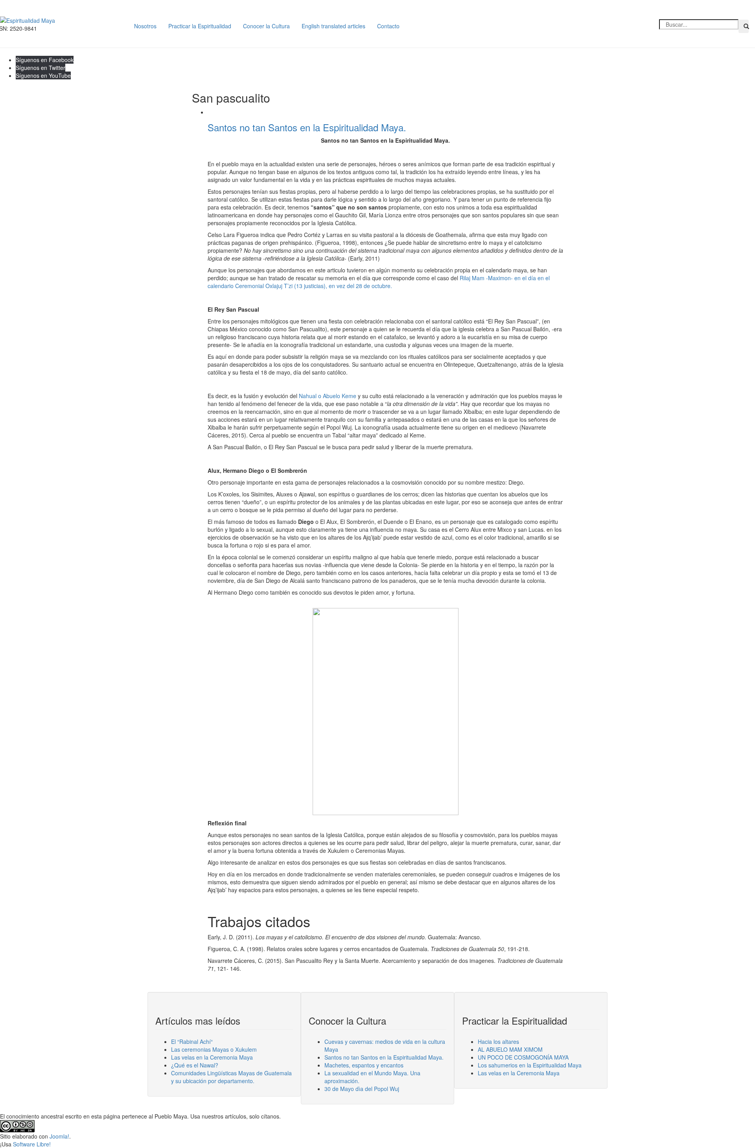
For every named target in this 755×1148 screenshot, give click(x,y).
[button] (743, 26)
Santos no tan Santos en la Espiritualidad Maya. (307, 127)
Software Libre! (32, 1144)
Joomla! (59, 1136)
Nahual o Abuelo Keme (327, 396)
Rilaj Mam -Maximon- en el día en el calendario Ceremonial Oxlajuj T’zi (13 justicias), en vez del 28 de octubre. (379, 282)
